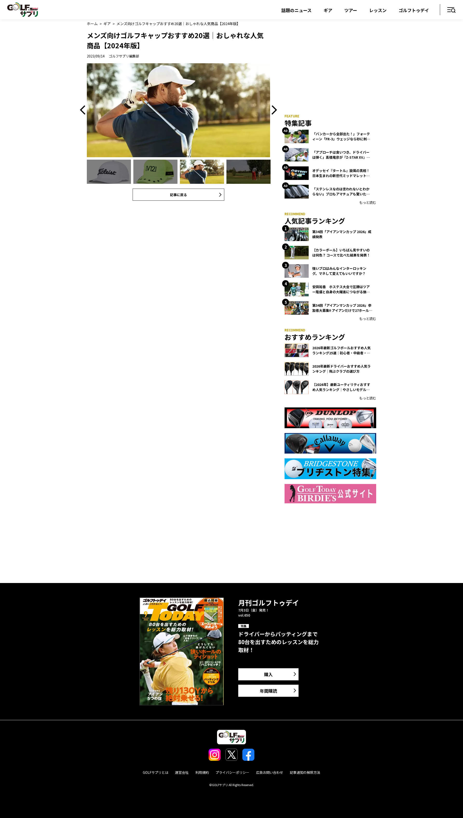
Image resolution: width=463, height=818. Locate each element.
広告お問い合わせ (269, 772)
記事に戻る (178, 194)
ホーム (92, 23)
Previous (84, 110)
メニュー (451, 10)
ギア (328, 10)
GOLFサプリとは (155, 772)
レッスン (378, 10)
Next (272, 110)
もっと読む (367, 202)
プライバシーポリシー (232, 772)
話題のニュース (296, 10)
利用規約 (202, 772)
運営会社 (182, 772)
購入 (268, 674)
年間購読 (268, 691)
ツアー (350, 10)
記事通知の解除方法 (305, 772)
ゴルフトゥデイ (414, 10)
